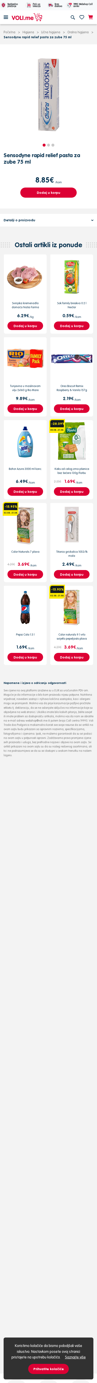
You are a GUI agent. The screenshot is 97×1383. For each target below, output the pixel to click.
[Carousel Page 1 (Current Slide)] (44, 145)
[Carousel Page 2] (48, 145)
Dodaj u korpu (48, 193)
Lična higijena (50, 32)
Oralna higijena (78, 32)
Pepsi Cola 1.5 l (25, 634)
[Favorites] (81, 17)
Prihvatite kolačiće (48, 1369)
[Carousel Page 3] (52, 145)
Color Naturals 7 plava (25, 551)
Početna (9, 32)
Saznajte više (75, 1357)
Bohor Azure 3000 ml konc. (25, 469)
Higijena (28, 32)
